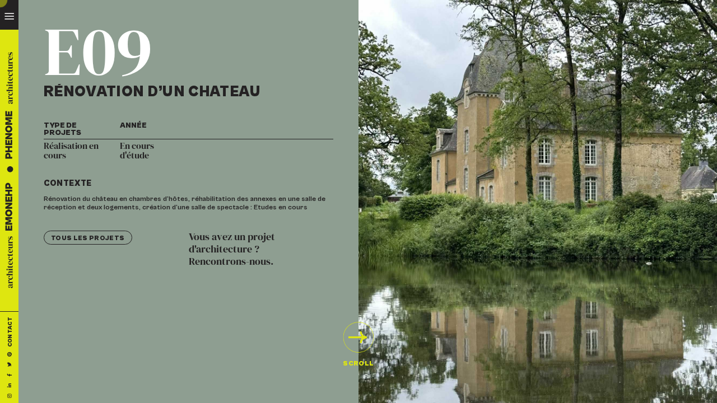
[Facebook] (9, 374)
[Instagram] (9, 395)
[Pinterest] (9, 353)
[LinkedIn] (9, 384)
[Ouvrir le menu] (9, 14)
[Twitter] (9, 364)
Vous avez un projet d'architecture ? (232, 249)
